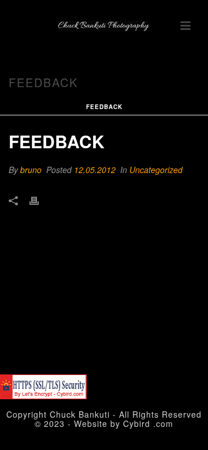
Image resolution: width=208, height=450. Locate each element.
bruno (31, 169)
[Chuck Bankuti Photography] (104, 26)
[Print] (39, 199)
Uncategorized (156, 169)
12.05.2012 (95, 169)
